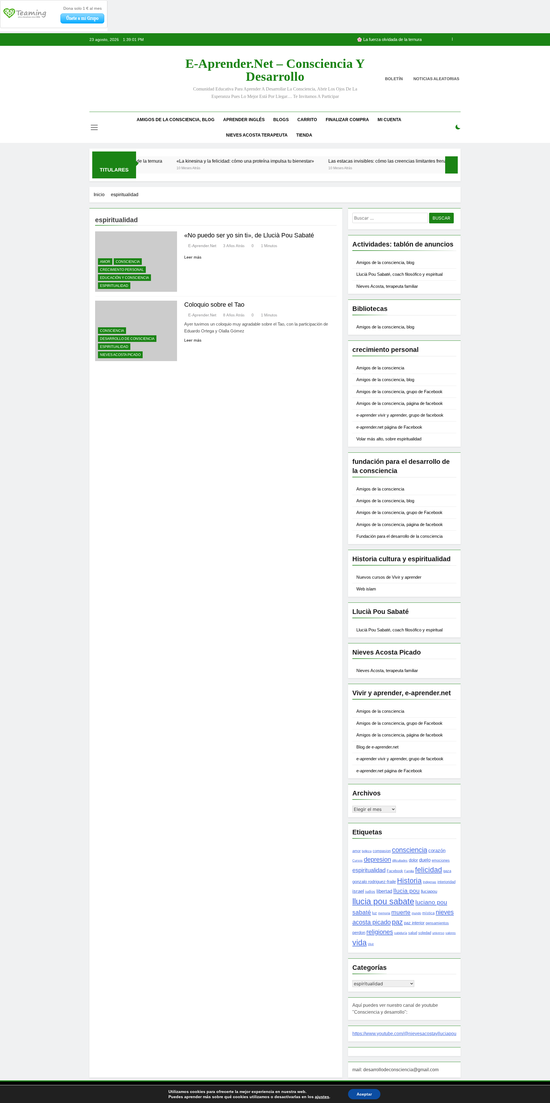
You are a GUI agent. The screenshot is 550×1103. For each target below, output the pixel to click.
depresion (377, 859)
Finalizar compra (347, 119)
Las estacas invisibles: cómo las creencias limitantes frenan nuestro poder (372, 161)
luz (374, 913)
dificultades (400, 860)
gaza (447, 871)
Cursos (357, 860)
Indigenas (429, 882)
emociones (441, 860)
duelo (425, 860)
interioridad (446, 882)
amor (105, 262)
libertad (384, 891)
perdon (358, 932)
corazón (436, 850)
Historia (409, 881)
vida (359, 942)
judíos (370, 891)
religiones (379, 931)
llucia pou (406, 890)
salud (412, 933)
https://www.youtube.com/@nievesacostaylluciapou (404, 1033)
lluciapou (429, 891)
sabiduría (400, 933)
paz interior (414, 922)
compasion (382, 851)
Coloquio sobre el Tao (214, 304)
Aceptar (364, 1094)
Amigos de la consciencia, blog (176, 119)
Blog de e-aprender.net (377, 746)
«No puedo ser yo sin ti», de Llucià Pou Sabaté (249, 235)
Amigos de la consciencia (380, 367)
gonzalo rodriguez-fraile (374, 881)
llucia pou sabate (383, 901)
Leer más (192, 257)
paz (397, 922)
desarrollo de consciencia (127, 339)
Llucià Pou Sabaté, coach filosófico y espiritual (399, 274)
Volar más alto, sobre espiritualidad (388, 438)
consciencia (128, 262)
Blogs (281, 119)
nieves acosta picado (120, 355)
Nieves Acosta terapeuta (257, 135)
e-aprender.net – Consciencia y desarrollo (275, 70)
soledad (424, 933)
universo (438, 933)
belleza (367, 851)
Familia (409, 871)
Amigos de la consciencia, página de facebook (399, 403)
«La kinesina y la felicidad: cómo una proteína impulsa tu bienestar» (359, 39)
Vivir (371, 944)
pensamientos (437, 923)
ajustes (322, 1096)
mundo (416, 913)
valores (450, 933)
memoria (384, 913)
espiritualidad (114, 286)
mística (428, 913)
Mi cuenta (389, 119)
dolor (413, 860)
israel (358, 891)
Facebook (395, 871)
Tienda (304, 135)
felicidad (428, 870)
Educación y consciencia (124, 278)
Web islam (366, 588)
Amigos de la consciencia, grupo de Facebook (399, 391)
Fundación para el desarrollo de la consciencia (399, 536)
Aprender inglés (244, 119)
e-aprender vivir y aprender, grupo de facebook (399, 415)
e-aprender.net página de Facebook (389, 427)
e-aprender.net (202, 245)
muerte (400, 912)
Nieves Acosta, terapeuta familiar (387, 286)
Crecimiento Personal (122, 270)
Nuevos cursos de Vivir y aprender (388, 577)
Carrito (307, 119)
